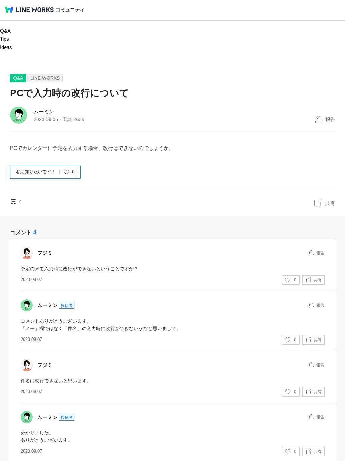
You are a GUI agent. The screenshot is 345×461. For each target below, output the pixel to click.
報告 (330, 119)
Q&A (5, 31)
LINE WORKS (45, 78)
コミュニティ (70, 9)
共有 (330, 203)
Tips (4, 39)
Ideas (6, 47)
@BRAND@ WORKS (29, 10)
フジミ (45, 253)
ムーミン (44, 111)
